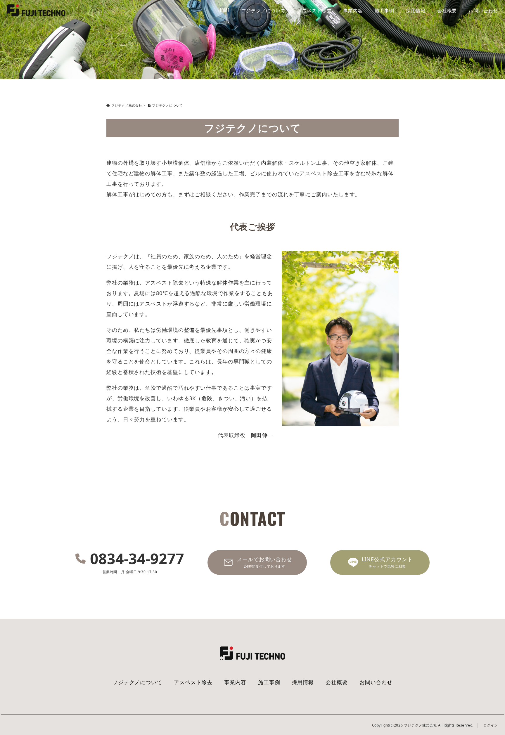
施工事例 (384, 10)
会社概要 (447, 10)
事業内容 (353, 10)
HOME (223, 10)
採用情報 (416, 10)
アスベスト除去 (314, 10)
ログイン (490, 725)
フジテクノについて (263, 10)
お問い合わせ (483, 10)
